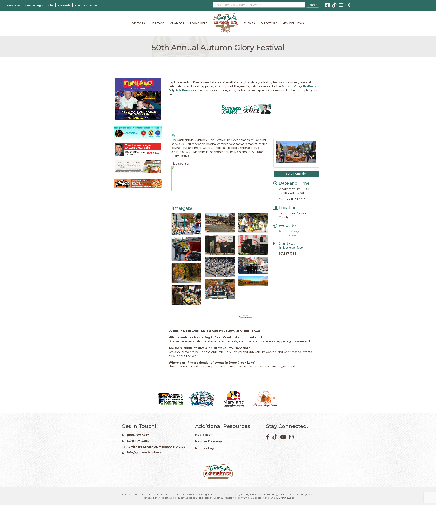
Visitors (138, 23)
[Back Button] (173, 156)
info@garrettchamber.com (146, 473)
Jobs (50, 5)
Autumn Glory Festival (298, 86)
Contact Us (12, 5)
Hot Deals (64, 5)
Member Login (33, 5)
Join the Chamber (86, 5)
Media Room (204, 455)
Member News (293, 23)
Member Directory (208, 462)
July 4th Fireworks (182, 90)
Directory (269, 23)
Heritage (157, 23)
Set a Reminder (296, 194)
